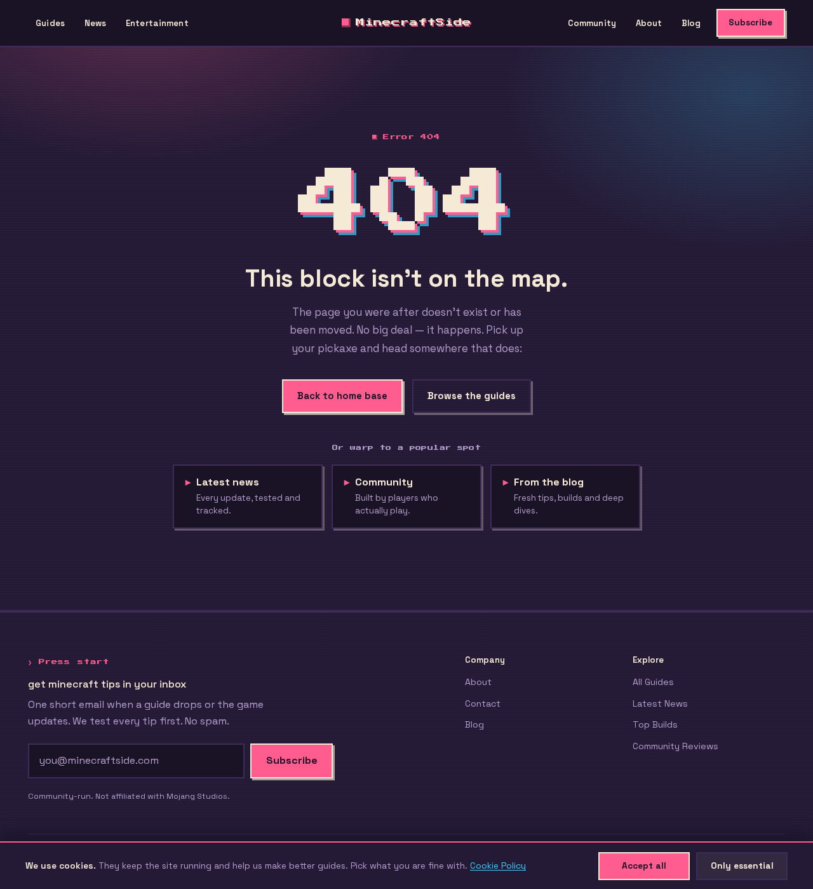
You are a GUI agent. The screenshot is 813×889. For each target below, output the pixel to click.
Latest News (660, 703)
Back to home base (342, 396)
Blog (691, 23)
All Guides (653, 682)
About (649, 23)
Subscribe (750, 22)
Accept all (644, 865)
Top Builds (655, 724)
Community (592, 23)
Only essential (742, 865)
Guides (50, 23)
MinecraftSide (413, 22)
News (95, 23)
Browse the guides (471, 396)
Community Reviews (675, 746)
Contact (483, 703)
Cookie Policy (498, 865)
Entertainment (157, 23)
